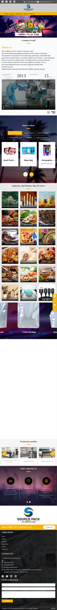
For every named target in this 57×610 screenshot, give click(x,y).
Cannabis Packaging (15, 133)
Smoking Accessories (41, 137)
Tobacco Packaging (42, 133)
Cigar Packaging (29, 133)
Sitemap (53, 608)
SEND (7, 601)
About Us (12, 13)
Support (25, 13)
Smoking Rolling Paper (16, 137)
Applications (19, 13)
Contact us (49, 527)
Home (2, 13)
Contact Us (32, 13)
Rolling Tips (29, 137)
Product (7, 13)
